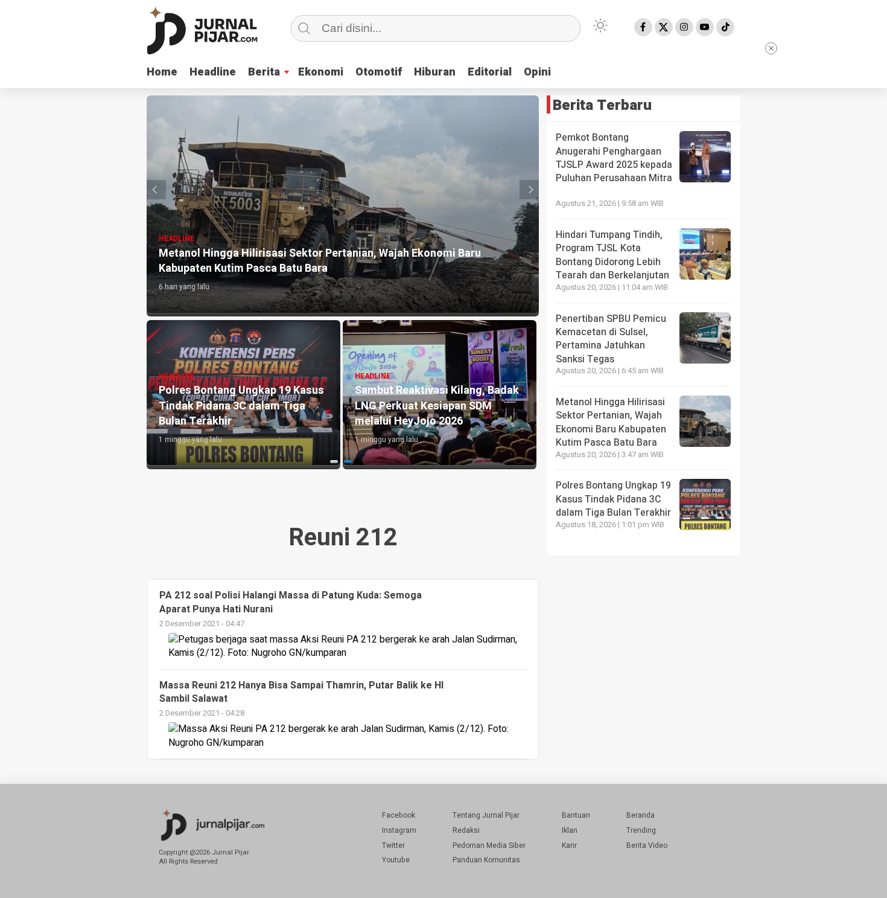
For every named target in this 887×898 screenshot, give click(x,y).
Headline (212, 72)
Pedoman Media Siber (489, 845)
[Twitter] (664, 27)
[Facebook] (643, 27)
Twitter (393, 845)
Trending (641, 830)
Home (162, 72)
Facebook (398, 815)
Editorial (490, 72)
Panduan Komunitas (486, 860)
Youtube (396, 860)
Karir (569, 845)
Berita (264, 72)
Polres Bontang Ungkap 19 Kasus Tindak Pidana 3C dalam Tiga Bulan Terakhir (613, 499)
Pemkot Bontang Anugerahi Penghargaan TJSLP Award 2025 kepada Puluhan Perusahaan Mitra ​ (614, 157)
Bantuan (576, 815)
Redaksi (466, 830)
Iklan (569, 830)
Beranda (640, 815)
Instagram (399, 830)
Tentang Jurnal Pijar (486, 815)
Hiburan (435, 72)
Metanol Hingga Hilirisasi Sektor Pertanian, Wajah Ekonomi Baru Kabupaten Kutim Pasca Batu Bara (611, 422)
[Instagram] (684, 27)
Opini (537, 72)
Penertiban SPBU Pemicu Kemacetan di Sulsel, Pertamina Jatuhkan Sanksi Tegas (611, 339)
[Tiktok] (725, 27)
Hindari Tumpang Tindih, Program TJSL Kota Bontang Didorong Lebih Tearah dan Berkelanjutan (612, 255)
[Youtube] (705, 27)
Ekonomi (320, 72)
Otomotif (378, 72)
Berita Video (646, 845)
